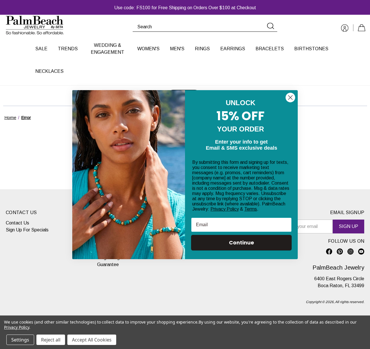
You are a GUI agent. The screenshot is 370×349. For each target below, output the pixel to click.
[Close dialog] (290, 97)
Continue (241, 242)
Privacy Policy (224, 209)
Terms (250, 209)
